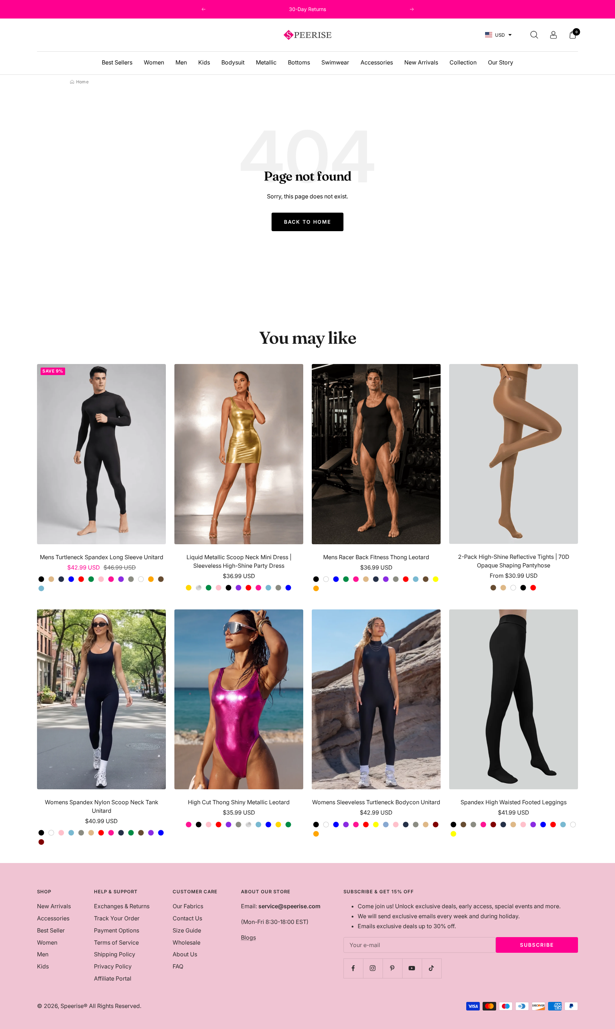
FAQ (178, 966)
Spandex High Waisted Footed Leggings (514, 802)
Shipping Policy (114, 954)
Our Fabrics (188, 906)
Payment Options (116, 930)
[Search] (534, 35)
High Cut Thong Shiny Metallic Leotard (239, 802)
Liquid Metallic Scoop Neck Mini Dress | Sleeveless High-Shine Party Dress (238, 561)
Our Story (500, 62)
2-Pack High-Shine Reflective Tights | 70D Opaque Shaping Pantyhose (513, 561)
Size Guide (187, 930)
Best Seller (51, 930)
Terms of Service (116, 942)
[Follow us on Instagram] (373, 968)
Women (154, 62)
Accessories (377, 62)
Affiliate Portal (112, 978)
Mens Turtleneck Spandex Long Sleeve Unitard (101, 557)
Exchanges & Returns (121, 906)
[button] (498, 35)
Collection (463, 62)
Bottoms (299, 62)
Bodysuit (233, 62)
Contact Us (187, 918)
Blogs (248, 937)
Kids (204, 62)
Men (181, 62)
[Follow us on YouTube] (412, 968)
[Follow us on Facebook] (353, 968)
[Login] (553, 35)
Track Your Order (117, 918)
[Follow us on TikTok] (431, 968)
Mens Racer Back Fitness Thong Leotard (376, 557)
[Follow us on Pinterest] (392, 968)
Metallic (266, 62)
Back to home (307, 222)
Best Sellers (117, 62)
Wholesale (186, 942)
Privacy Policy (113, 966)
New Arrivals (421, 62)
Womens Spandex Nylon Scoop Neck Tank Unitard (101, 806)
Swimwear (335, 62)
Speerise (72, 1005)
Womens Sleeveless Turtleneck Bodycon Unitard (376, 802)
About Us (185, 954)
